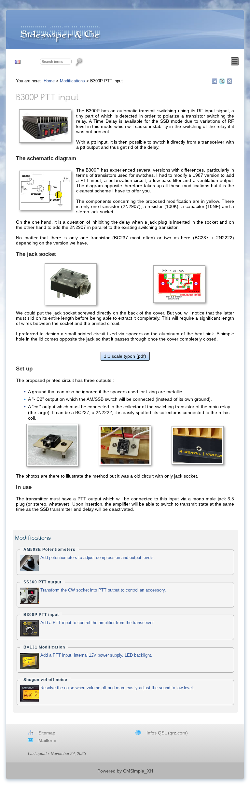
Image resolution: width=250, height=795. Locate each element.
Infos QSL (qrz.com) (167, 732)
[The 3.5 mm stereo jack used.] (70, 284)
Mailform (47, 740)
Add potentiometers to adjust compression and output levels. (97, 557)
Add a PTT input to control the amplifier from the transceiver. (97, 622)
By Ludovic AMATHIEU (209, 744)
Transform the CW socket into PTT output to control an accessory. (103, 590)
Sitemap (46, 732)
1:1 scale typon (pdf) (125, 356)
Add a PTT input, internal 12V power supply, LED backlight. (96, 655)
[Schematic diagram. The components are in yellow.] (45, 190)
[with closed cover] (197, 445)
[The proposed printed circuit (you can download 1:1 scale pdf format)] (179, 284)
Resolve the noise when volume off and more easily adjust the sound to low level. (117, 687)
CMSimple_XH (138, 771)
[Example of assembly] (125, 445)
